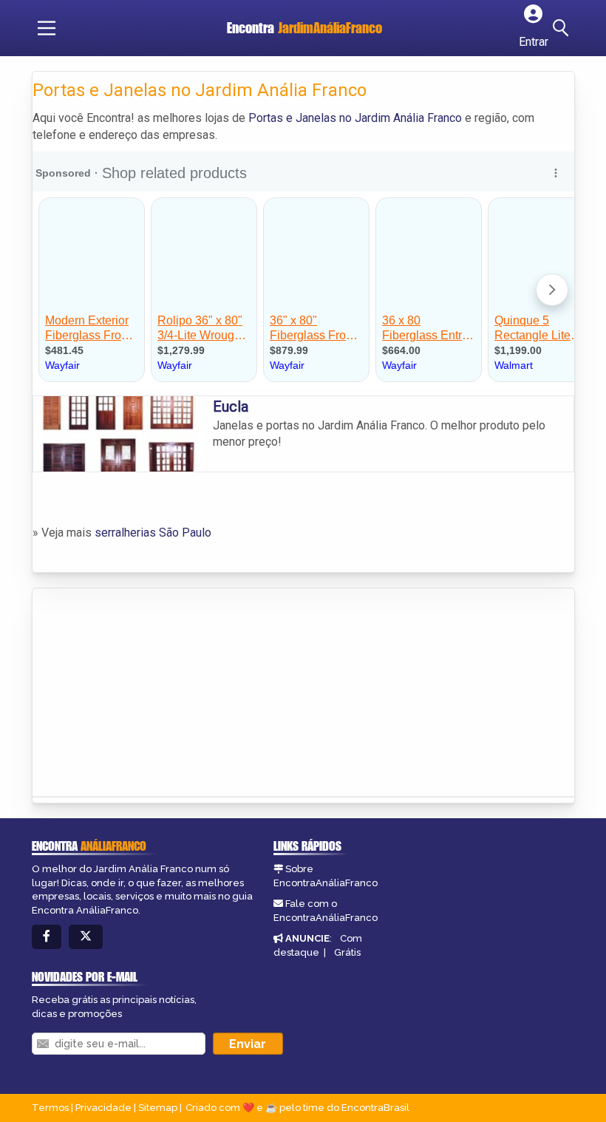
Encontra (304, 27)
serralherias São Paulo (153, 533)
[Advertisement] (143, 688)
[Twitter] (86, 937)
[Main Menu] (46, 28)
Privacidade (103, 1107)
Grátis (347, 952)
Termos (50, 1107)
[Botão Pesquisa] (563, 28)
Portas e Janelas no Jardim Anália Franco (355, 118)
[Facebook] (46, 937)
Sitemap (157, 1107)
